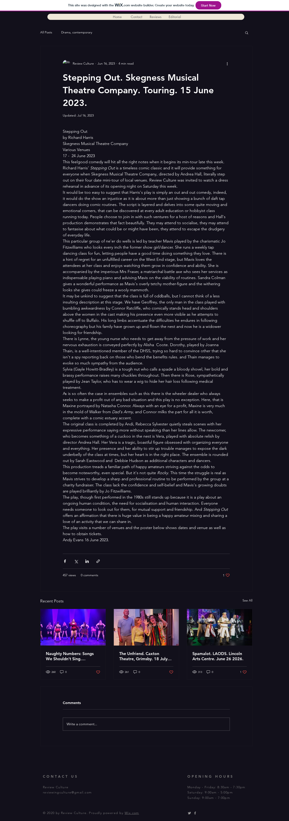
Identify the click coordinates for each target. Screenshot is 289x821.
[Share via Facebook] (65, 561)
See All (247, 600)
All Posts (46, 32)
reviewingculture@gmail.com (67, 792)
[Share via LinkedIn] (87, 561)
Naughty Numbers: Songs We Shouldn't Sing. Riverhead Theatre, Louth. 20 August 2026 (70, 656)
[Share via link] (98, 561)
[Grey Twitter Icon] (189, 813)
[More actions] (227, 63)
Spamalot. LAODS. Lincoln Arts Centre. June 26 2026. (217, 656)
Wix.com (132, 813)
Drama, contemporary (76, 32)
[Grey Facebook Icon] (195, 813)
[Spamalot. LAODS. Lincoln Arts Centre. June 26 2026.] (219, 627)
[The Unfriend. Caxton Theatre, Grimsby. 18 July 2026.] (146, 627)
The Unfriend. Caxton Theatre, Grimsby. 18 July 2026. (143, 656)
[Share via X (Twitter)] (76, 561)
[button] (247, 32)
